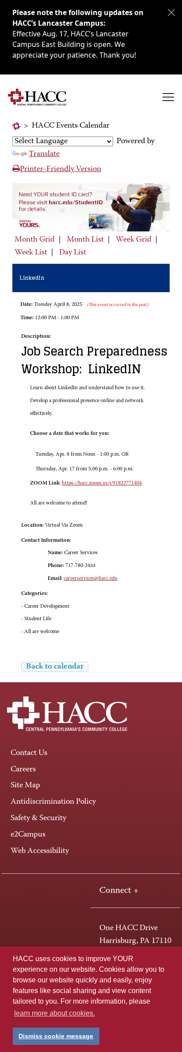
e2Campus (28, 835)
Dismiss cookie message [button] (56, 1036)
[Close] (171, 12)
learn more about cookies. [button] (54, 1013)
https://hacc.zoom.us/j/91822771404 (102, 483)
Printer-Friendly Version (60, 169)
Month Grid (35, 240)
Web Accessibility (40, 851)
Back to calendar (54, 667)
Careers (23, 770)
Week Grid (134, 240)
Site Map (25, 786)
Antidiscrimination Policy (53, 802)
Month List (85, 240)
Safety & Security (38, 818)
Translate (44, 154)
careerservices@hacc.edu (91, 578)
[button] (168, 97)
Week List (31, 253)
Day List (72, 253)
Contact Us (29, 753)
